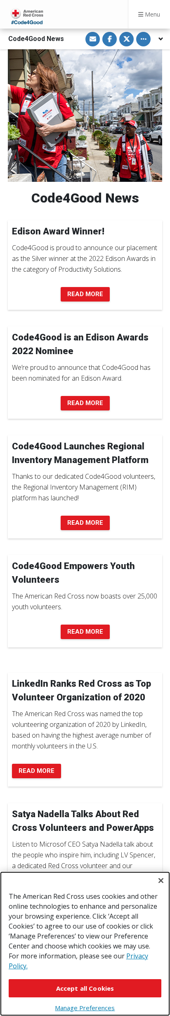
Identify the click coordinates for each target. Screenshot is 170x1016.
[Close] (161, 880)
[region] (85, 943)
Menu (151, 14)
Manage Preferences (85, 1008)
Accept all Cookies (85, 988)
